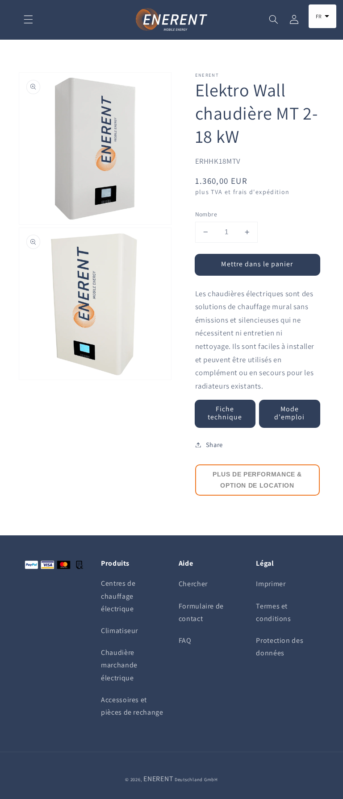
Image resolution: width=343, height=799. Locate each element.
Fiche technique (225, 413)
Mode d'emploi (289, 413)
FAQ (185, 640)
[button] (28, 19)
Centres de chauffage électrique (118, 596)
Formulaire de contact (201, 612)
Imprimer (270, 583)
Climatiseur (119, 630)
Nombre (206, 214)
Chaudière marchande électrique (119, 665)
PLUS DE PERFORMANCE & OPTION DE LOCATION (257, 480)
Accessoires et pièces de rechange (132, 706)
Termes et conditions (273, 612)
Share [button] (214, 444)
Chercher (193, 583)
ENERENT (158, 778)
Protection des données (279, 647)
